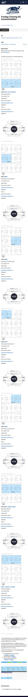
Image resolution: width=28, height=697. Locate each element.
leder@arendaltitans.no (7, 103)
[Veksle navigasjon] (25, 2)
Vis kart (25, 44)
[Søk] (21, 2)
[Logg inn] (23, 2)
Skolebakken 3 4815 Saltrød (8, 44)
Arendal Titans (9, 25)
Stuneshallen (6, 52)
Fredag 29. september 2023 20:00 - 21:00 (11, 38)
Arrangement (4, 30)
